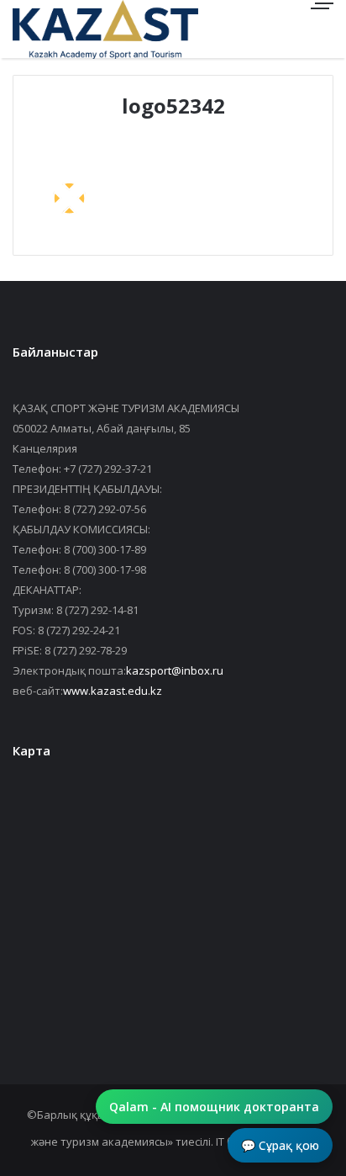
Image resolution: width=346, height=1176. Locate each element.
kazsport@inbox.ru (174, 670)
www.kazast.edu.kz (112, 690)
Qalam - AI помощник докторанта (214, 1107)
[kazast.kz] (71, 29)
